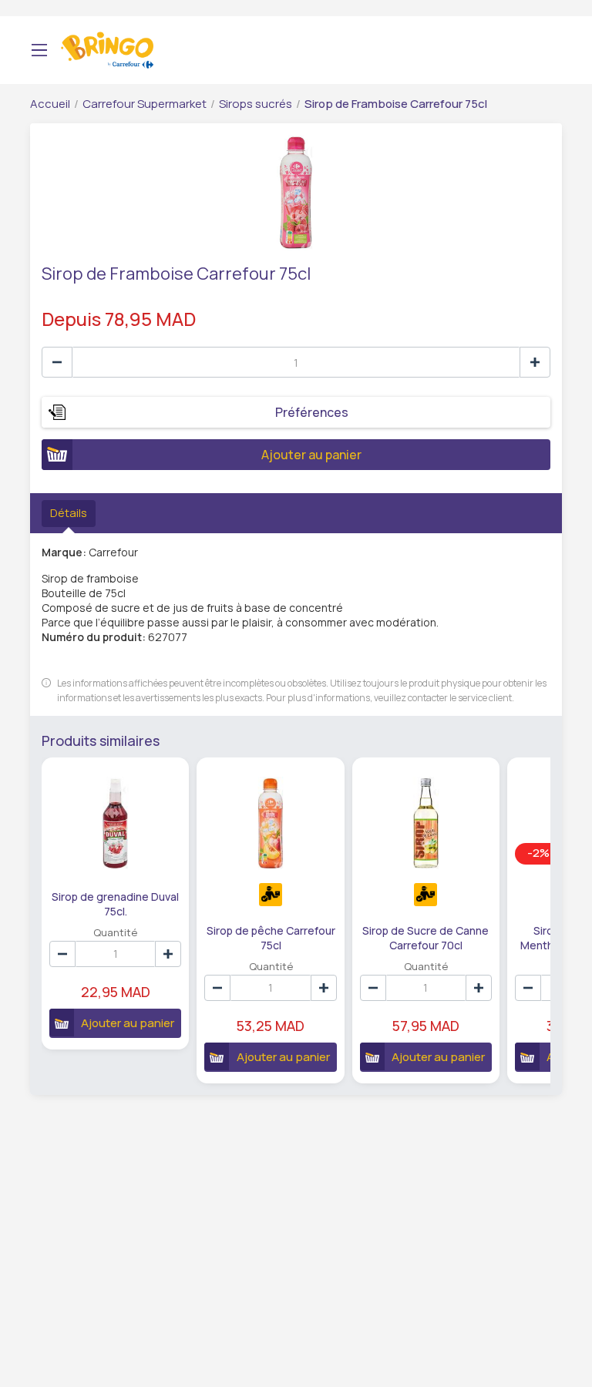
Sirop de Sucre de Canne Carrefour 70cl (425, 937)
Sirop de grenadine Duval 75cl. (115, 903)
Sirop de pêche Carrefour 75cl (271, 937)
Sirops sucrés (255, 104)
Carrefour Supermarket (144, 104)
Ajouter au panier (311, 454)
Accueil (50, 104)
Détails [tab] (68, 513)
